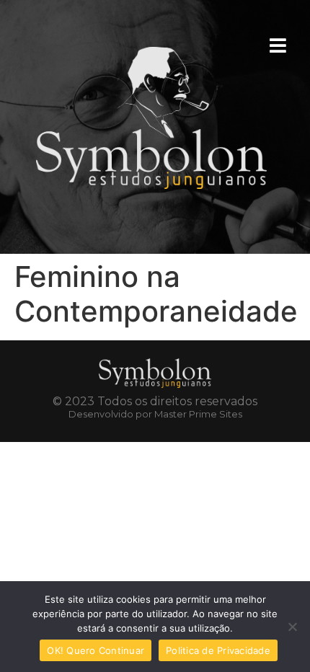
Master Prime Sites (198, 414)
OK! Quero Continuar (95, 650)
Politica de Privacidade (218, 650)
